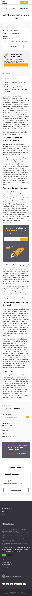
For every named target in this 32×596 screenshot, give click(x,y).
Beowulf (4, 433)
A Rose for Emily (7, 425)
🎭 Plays (18, 41)
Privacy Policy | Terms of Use (16, 592)
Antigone (5, 431)
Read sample (16, 490)
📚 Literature (14, 30)
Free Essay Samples (7, 564)
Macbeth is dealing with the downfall (15, 89)
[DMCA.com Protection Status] (7, 555)
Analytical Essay (15, 33)
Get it (24, 239)
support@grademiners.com (13, 576)
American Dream (7, 508)
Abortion (4, 505)
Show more (5, 515)
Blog (3, 566)
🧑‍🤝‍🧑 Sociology (11, 481)
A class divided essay (11, 474)
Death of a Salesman (8, 436)
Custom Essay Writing (7, 562)
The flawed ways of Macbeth (13, 87)
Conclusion (7, 91)
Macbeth (13, 41)
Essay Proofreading (6, 568)
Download (14, 46)
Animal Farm (6, 428)
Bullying (4, 512)
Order (24, 2)
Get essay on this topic (16, 65)
